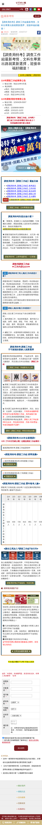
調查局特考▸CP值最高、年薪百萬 (20, 583)
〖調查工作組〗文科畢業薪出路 (20, 207)
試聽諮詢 (22, 822)
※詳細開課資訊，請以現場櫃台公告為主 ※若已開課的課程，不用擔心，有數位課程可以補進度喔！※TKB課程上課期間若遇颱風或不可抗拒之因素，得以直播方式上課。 (21, 448)
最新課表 (8, 822)
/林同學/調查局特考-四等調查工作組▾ (18, 462)
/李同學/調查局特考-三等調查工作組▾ (18, 474)
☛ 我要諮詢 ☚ (9, 464)
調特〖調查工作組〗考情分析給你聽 (20, 431)
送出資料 (21, 748)
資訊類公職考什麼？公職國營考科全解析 (18, 773)
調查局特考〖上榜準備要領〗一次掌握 (20, 257)
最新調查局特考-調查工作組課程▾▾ (16, 448)
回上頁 (37, 16)
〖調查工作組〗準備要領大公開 (20, 367)
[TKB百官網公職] (21, 4)
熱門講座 (36, 822)
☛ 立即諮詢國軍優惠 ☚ (21, 651)
